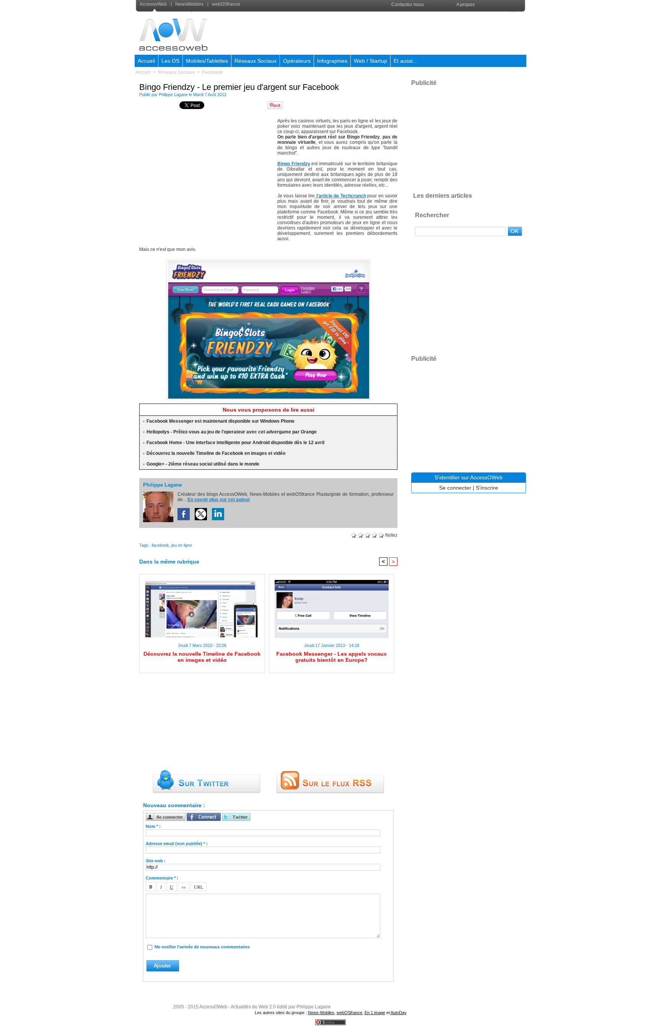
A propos (465, 4)
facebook (160, 545)
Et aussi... (405, 61)
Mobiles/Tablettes (207, 61)
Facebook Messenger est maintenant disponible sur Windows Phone (221, 421)
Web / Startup (370, 61)
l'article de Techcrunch (340, 196)
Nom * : (153, 826)
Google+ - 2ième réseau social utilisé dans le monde (203, 464)
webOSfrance (225, 4)
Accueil (146, 61)
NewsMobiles (189, 4)
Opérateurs (297, 61)
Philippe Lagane (173, 94)
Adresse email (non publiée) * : (177, 843)
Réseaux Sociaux (255, 61)
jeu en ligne (181, 545)
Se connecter (455, 488)
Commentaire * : (162, 878)
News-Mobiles (321, 1012)
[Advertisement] (386, 32)
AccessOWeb (213, 1007)
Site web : (156, 860)
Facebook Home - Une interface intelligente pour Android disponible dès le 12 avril (235, 442)
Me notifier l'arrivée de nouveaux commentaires (202, 946)
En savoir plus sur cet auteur (218, 499)
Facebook (212, 72)
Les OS (170, 61)
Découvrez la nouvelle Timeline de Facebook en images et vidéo (216, 453)
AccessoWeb (154, 4)
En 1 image (375, 1012)
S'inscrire (487, 488)
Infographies (332, 61)
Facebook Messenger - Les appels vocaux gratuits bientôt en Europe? (331, 657)
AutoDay (399, 1012)
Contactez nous (407, 4)
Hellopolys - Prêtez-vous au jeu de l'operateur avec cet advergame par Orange (232, 432)
